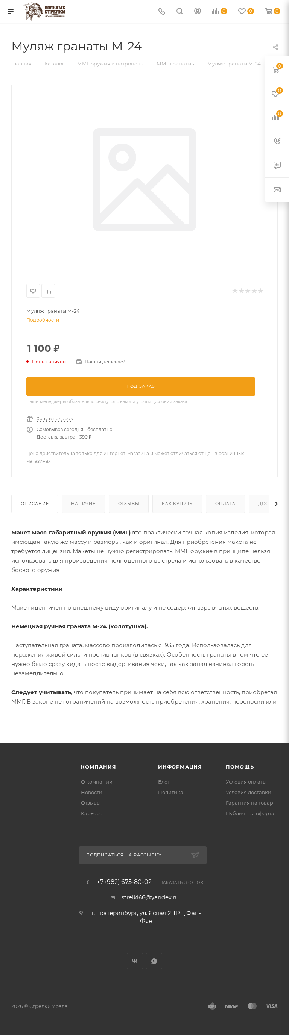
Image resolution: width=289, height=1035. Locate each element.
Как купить (177, 503)
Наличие (83, 503)
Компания (98, 767)
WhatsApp (154, 961)
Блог (164, 782)
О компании (97, 782)
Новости (91, 792)
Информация (180, 767)
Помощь (240, 767)
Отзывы (129, 503)
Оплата (225, 503)
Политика (170, 792)
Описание (35, 503)
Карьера (92, 813)
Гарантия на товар (249, 803)
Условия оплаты (246, 782)
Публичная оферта (250, 813)
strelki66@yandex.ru (150, 897)
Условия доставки (248, 792)
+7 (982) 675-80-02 (124, 882)
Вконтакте (135, 961)
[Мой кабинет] (197, 11)
